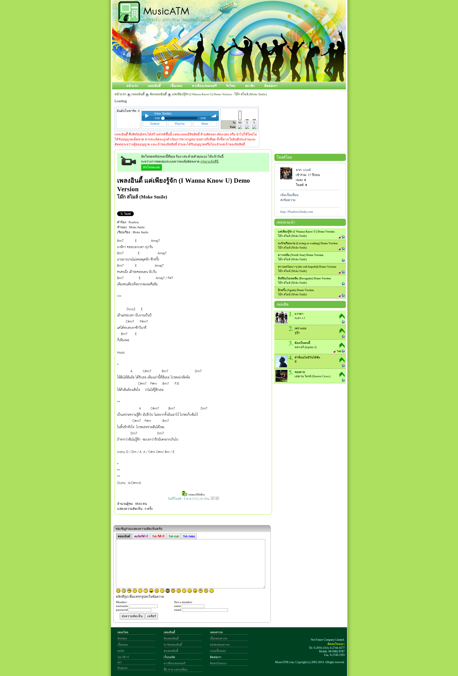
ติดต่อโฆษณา (218, 663)
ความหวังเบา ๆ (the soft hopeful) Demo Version (307, 266)
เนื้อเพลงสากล (218, 638)
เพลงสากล (216, 632)
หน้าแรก (132, 86)
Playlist (180, 123)
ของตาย (300, 372)
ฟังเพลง (122, 638)
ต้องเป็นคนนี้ (302, 343)
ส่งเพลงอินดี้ (171, 651)
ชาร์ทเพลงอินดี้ (173, 644)
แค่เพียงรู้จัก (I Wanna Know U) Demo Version (306, 231)
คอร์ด (120, 651)
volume (214, 116)
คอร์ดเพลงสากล (219, 644)
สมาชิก (250, 86)
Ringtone (122, 668)
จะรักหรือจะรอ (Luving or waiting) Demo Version (308, 243)
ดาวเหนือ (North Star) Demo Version (300, 255)
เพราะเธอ (300, 328)
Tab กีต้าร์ (123, 657)
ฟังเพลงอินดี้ (158, 94)
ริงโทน (230, 86)
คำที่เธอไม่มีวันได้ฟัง (307, 357)
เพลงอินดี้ (154, 86)
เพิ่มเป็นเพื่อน (289, 195)
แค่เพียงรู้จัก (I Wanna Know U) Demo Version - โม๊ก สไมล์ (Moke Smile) (219, 94)
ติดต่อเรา (270, 86)
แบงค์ (307, 170)
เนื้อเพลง (176, 86)
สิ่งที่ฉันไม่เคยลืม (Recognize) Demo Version (304, 278)
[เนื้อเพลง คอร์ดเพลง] (164, 20)
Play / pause (147, 116)
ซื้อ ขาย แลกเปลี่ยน (175, 669)
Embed (154, 123)
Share (204, 123)
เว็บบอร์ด (169, 657)
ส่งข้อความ (288, 200)
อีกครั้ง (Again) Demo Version (296, 290)
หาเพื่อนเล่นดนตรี (204, 86)
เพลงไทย (122, 632)
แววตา (299, 313)
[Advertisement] (250, 66)
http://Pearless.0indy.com (296, 211)
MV (119, 662)
